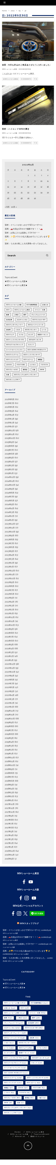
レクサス (33, 364)
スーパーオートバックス (14, 349)
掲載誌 (40, 359)
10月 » (14, 207)
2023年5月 (9, 551)
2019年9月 (9, 722)
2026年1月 (9, 426)
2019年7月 (9, 730)
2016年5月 (9, 859)
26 (8, 198)
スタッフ (31, 344)
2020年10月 (10, 672)
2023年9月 (9, 535)
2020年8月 (9, 680)
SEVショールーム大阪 (9, 133)
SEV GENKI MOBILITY (37, 349)
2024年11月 (10, 481)
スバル (21, 334)
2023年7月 (9, 543)
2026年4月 (9, 415)
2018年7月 (9, 777)
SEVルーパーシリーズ (35, 324)
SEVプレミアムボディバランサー (25, 374)
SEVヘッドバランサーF (32, 354)
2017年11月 (9, 808)
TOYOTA (44, 364)
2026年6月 (9, 407)
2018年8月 (9, 773)
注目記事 (9, 319)
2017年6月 (9, 828)
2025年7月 (9, 450)
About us (20, 1136)
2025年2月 (9, 469)
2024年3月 (9, 512)
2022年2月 (9, 609)
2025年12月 (10, 430)
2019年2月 (9, 750)
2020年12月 (10, 664)
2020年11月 (10, 668)
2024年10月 (10, 485)
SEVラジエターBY (39, 319)
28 (22, 198)
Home (18, 1132)
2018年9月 (9, 769)
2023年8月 (9, 539)
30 (35, 198)
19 (8, 192)
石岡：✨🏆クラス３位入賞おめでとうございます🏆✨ (26, 951)
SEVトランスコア (12, 359)
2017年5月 (9, 831)
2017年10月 (10, 812)
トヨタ (18, 329)
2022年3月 (9, 606)
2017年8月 (9, 820)
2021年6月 (9, 641)
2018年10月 (10, 765)
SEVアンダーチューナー (14, 324)
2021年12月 (10, 617)
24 (41, 192)
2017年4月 (9, 835)
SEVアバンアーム (12, 354)
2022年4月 (9, 602)
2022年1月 (9, 613)
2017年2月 (9, 843)
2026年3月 (9, 419)
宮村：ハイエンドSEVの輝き (16, 129)
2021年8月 (9, 633)
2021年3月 (9, 652)
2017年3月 (9, 839)
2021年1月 (9, 660)
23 (35, 192)
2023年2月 (9, 563)
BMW (42, 369)
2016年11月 (10, 855)
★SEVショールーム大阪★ (10, 143)
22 (28, 192)
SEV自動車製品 (32, 304)
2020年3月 (9, 699)
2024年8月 (9, 493)
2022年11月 (10, 574)
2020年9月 (9, 676)
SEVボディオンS (35, 339)
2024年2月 (9, 516)
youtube (21, 364)
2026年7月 (9, 403)
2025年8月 (9, 446)
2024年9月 (9, 489)
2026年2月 (9, 423)
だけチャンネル (22, 319)
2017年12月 (10, 804)
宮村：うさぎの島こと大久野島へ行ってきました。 (27, 243)
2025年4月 (9, 462)
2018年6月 (9, 781)
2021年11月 (9, 621)
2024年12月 (10, 477)
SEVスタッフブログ (29, 923)
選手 (25, 314)
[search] (47, 256)
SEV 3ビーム (28, 359)
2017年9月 (9, 816)
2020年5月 (9, 691)
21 (21, 192)
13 (15, 187)
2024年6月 (9, 500)
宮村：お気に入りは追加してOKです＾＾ (22, 233)
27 (15, 198)
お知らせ (45, 304)
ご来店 (16, 314)
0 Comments (26, 79)
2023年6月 (9, 547)
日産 (7, 374)
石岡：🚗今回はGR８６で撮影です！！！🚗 (24, 229)
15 (28, 187)
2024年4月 (9, 508)
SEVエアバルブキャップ (14, 344)
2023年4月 (9, 555)
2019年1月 (9, 753)
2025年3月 (9, 465)
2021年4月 (9, 648)
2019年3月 (9, 746)
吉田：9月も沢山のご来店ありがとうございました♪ (26, 65)
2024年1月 (9, 520)
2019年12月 (10, 711)
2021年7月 (9, 637)
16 (35, 187)
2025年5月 (9, 458)
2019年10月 (10, 719)
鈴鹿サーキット (43, 334)
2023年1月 (9, 567)
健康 (7, 314)
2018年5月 (9, 785)
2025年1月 (9, 473)
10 (41, 181)
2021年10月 (10, 625)
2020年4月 (9, 695)
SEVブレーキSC (12, 369)
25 (48, 192)
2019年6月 (9, 734)
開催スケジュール (38, 1136)
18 (48, 187)
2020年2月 (9, 703)
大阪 (33, 369)
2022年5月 (9, 598)
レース (44, 329)
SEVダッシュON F (13, 379)
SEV (8, 309)
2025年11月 (10, 434)
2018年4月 (9, 789)
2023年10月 (10, 532)
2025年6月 (9, 454)
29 (28, 198)
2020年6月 (9, 687)
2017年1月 (9, 847)
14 (21, 187)
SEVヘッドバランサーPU (15, 339)
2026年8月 (9, 399)
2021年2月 (9, 656)
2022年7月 (9, 590)
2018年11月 (10, 761)
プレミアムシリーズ (38, 314)
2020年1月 (9, 707)
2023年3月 (9, 559)
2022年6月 (9, 594)
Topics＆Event (11, 277)
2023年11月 (10, 528)
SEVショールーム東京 (9, 69)
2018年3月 (9, 792)
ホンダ (30, 334)
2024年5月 (9, 504)
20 (15, 192)
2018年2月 (9, 796)
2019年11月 (9, 715)
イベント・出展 (40, 309)
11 (48, 181)
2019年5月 (9, 738)
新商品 (25, 369)
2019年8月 (9, 726)
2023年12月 (10, 524)
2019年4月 (9, 742)
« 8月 (7, 207)
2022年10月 (10, 578)
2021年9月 (9, 629)
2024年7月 (9, 496)
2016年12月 (10, 851)
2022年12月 (10, 571)
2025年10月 (10, 438)
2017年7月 (9, 824)
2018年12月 (10, 757)
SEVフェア (10, 334)
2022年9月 (9, 582)
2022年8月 (9, 586)
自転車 (8, 329)
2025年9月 (9, 442)
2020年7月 (9, 683)
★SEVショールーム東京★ (10, 79)
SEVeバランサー (31, 329)
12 (8, 187)
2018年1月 (9, 800)
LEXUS (9, 364)
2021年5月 (9, 644)
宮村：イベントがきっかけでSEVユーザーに (24, 225)
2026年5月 (9, 411)
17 (41, 187)
